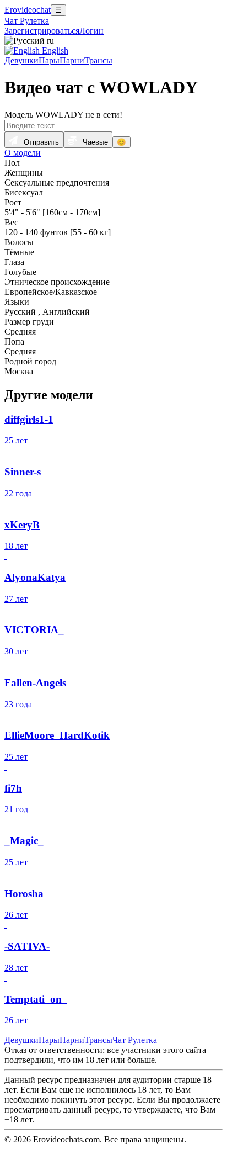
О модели (22, 152)
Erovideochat (27, 9)
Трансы (98, 60)
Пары (49, 60)
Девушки (21, 60)
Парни (72, 60)
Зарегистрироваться (41, 30)
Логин (91, 30)
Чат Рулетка (26, 20)
